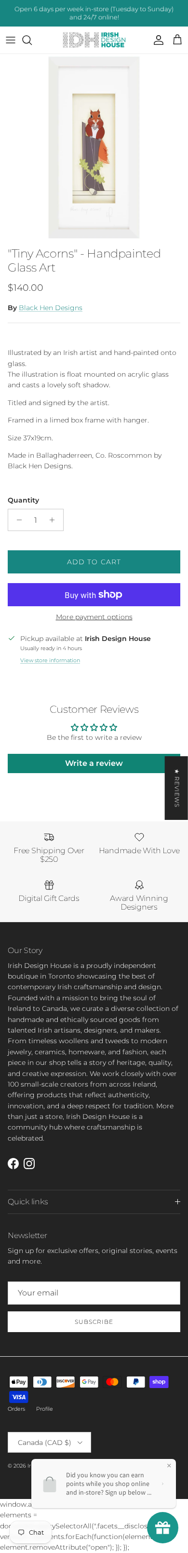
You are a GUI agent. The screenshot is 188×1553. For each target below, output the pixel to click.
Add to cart (94, 562)
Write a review (94, 763)
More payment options (94, 617)
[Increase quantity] (54, 520)
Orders (16, 1408)
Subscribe (94, 1321)
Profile (44, 1408)
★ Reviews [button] (177, 788)
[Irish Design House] (94, 40)
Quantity (23, 500)
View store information (50, 660)
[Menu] (10, 40)
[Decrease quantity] (16, 520)
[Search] (31, 40)
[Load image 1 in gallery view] (94, 148)
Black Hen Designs (50, 307)
